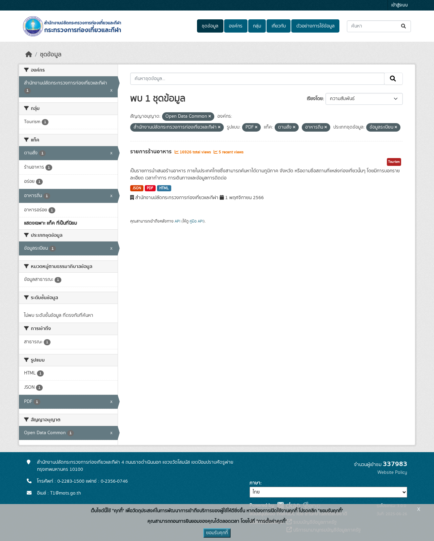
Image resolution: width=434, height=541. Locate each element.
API (177, 221)
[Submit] (404, 26)
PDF (150, 188)
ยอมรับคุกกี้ (217, 532)
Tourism (394, 161)
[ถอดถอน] (210, 116)
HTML (164, 188)
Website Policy (392, 472)
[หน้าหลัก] (28, 54)
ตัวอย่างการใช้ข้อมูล (315, 26)
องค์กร (235, 26)
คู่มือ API (196, 221)
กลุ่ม (257, 26)
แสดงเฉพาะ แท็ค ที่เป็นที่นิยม (50, 223)
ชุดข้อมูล (210, 26)
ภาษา (255, 483)
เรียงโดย (315, 98)
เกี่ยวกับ (279, 26)
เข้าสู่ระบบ (399, 5)
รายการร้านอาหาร (151, 151)
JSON (137, 188)
